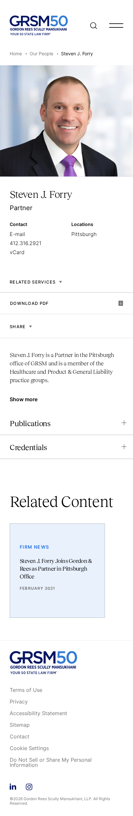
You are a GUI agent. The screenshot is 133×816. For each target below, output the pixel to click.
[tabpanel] (66, 370)
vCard (17, 252)
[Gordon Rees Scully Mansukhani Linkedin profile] (13, 785)
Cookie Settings (29, 748)
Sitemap (20, 725)
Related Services (33, 282)
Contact (19, 737)
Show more (23, 399)
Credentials (28, 447)
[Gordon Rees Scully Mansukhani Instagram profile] (29, 785)
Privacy (19, 702)
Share (18, 326)
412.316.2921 (25, 243)
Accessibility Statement (38, 713)
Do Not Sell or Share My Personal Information (51, 762)
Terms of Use (26, 690)
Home (16, 53)
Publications (30, 423)
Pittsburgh (84, 234)
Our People (41, 53)
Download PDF (29, 303)
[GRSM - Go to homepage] (39, 25)
